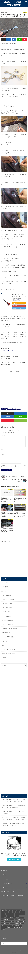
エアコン (3, 913)
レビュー (20, 925)
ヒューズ (23, 919)
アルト (17, 912)
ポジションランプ (17, 921)
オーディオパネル (10, 915)
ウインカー (22, 912)
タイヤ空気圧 (5, 587)
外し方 (14, 927)
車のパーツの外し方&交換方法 (14, 3)
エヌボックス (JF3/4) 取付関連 (9, 628)
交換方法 (9, 927)
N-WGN (10, 912)
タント (15, 917)
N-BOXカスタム (5, 912)
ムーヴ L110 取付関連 (7, 624)
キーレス (17, 915)
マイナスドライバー (8, 350)
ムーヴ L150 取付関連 (7, 620)
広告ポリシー (5, 887)
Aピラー (3, 910)
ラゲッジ (21, 923)
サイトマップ (5, 879)
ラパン (3, 925)
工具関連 (4, 408)
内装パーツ (4, 645)
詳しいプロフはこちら (14, 859)
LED (13, 910)
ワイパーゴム (4, 927)
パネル (18, 919)
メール (3, 454)
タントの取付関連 (6, 616)
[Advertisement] (14, 387)
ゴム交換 (11, 917)
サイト (2, 459)
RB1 (14, 912)
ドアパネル (4, 919)
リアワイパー (8, 925)
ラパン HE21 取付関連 (7, 603)
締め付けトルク (6, 582)
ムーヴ (10, 923)
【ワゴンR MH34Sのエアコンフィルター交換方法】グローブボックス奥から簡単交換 (13, 800)
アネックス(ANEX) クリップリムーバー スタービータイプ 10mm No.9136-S (19, 296)
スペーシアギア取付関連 (8, 599)
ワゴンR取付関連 (6, 612)
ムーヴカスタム (16, 923)
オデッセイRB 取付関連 (8, 637)
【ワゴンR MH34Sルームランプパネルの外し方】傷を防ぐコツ (13, 812)
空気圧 (20, 927)
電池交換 (3, 929)
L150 (10, 910)
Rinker (18, 299)
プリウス (11, 921)
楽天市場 (15, 305)
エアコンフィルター (10, 913)
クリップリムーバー (12, 408)
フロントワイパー (5, 921)
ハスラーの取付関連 (7, 607)
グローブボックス (5, 917)
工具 (19, 408)
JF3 (6, 910)
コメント (3, 435)
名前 (2, 449)
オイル (23, 913)
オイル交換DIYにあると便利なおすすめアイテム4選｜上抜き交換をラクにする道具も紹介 (13, 818)
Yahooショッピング (18, 308)
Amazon (15, 303)
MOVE (16, 910)
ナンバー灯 (9, 919)
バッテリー (4, 591)
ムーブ (23, 921)
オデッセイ (4, 915)
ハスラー (14, 919)
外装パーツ (4, 641)
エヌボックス (17, 913)
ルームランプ (14, 925)
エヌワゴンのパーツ (7, 632)
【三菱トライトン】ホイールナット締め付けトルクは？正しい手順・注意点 (13, 824)
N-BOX (20, 910)
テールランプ (20, 917)
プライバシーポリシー (7, 883)
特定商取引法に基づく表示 (8, 891)
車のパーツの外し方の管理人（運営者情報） (13, 895)
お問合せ (4, 874)
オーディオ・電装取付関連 (8, 653)
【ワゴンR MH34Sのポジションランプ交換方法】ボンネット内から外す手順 (13, 806)
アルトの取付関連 (6, 595)
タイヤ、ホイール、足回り (8, 649)
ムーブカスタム (5, 923)
